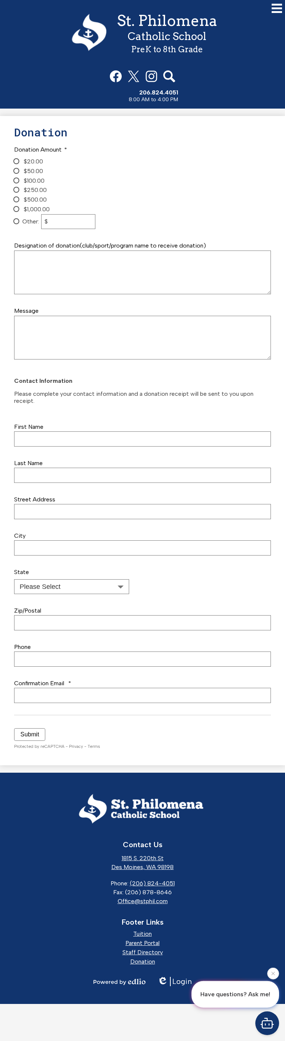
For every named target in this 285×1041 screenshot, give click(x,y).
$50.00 (32, 171)
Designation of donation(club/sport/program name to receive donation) (110, 245)
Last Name (28, 463)
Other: (30, 221)
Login (182, 981)
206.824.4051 (158, 92)
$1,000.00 (36, 209)
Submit (29, 734)
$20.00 (32, 161)
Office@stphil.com (143, 901)
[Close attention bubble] (273, 972)
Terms (94, 746)
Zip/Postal (27, 610)
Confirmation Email (42, 683)
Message (26, 310)
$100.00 (33, 180)
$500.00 (34, 199)
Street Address (34, 499)
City (20, 535)
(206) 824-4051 (152, 883)
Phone (22, 646)
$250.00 (34, 189)
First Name (28, 426)
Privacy (76, 746)
